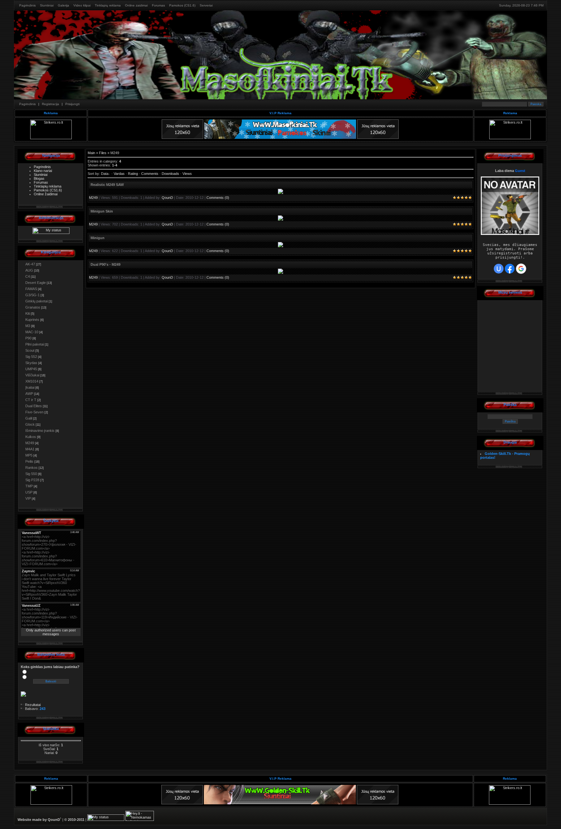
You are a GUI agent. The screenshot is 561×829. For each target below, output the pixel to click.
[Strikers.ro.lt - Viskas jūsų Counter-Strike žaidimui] (51, 138)
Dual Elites (33, 406)
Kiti (27, 313)
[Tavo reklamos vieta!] (182, 138)
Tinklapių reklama (108, 5)
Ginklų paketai (36, 301)
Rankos (31, 467)
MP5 (28, 455)
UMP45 (31, 369)
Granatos (32, 307)
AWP (29, 394)
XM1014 (31, 381)
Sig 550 (31, 474)
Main (91, 153)
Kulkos (30, 437)
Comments (149, 174)
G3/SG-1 (32, 295)
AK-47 (30, 264)
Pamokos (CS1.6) (182, 5)
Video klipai (82, 5)
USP (28, 492)
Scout (29, 350)
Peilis (29, 461)
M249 (29, 443)
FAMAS (31, 289)
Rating (133, 174)
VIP (28, 498)
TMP (29, 486)
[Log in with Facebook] (510, 269)
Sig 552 (31, 357)
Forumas (158, 5)
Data (104, 174)
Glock (30, 424)
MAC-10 (31, 332)
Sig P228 (32, 480)
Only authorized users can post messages (51, 632)
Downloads (170, 174)
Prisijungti (72, 104)
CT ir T (30, 400)
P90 (28, 338)
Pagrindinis (27, 5)
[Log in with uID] (499, 269)
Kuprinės (32, 320)
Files (102, 153)
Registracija (50, 104)
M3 (27, 326)
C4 (27, 276)
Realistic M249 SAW (107, 185)
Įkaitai (29, 387)
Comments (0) (217, 198)
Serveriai (206, 5)
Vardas (119, 174)
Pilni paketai (34, 344)
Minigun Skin (102, 211)
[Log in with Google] (521, 268)
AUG (29, 270)
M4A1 (29, 449)
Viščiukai (32, 375)
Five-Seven (34, 412)
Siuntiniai (47, 5)
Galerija (63, 5)
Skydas (31, 363)
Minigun (98, 238)
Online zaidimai (136, 5)
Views (187, 174)
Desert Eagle (35, 283)
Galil (28, 418)
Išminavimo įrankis (40, 431)
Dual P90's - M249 (105, 264)
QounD (167, 198)
